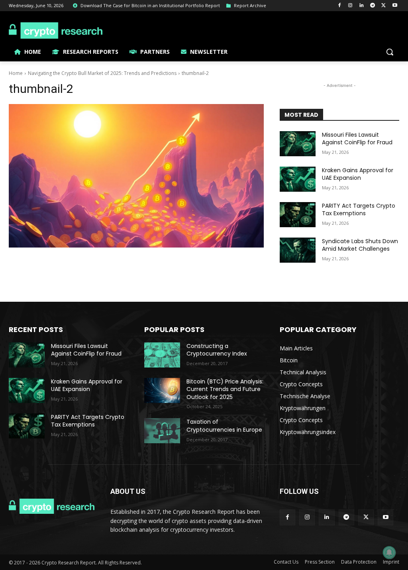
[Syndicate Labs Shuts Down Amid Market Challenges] (298, 250)
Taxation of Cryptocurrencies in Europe (224, 426)
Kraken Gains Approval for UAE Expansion (357, 174)
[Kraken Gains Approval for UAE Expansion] (298, 179)
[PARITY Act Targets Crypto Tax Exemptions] (298, 214)
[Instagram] (350, 5)
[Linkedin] (361, 5)
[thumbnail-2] (136, 176)
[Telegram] (372, 5)
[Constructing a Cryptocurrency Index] (162, 355)
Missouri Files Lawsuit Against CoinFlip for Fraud (357, 139)
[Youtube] (394, 5)
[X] (383, 5)
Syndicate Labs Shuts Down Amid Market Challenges (360, 245)
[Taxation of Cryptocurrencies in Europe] (162, 430)
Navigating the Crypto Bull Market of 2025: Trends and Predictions (102, 73)
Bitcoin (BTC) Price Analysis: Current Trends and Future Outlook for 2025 (224, 389)
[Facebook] (339, 5)
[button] (389, 51)
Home (16, 73)
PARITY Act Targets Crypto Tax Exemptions (358, 210)
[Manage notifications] (389, 552)
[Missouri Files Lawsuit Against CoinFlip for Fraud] (298, 143)
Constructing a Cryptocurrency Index (216, 350)
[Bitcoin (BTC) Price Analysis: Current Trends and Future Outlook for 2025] (162, 390)
